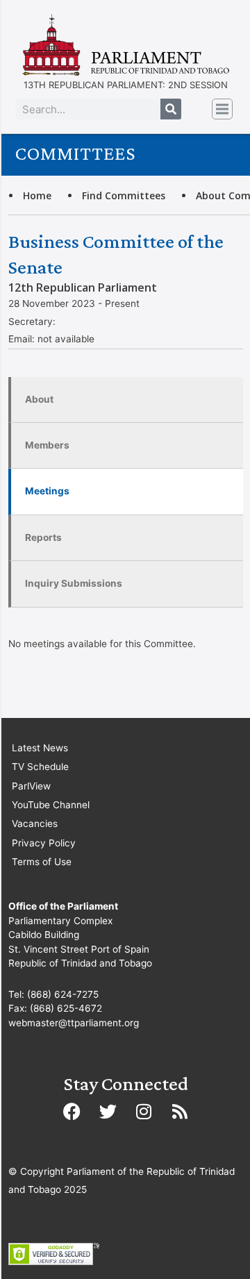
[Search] (170, 109)
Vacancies (35, 823)
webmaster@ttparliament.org (73, 1022)
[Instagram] (143, 1111)
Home (37, 195)
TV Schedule (40, 766)
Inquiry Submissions (73, 583)
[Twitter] (107, 1111)
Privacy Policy (44, 843)
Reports (43, 537)
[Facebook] (71, 1111)
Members (47, 445)
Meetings (47, 490)
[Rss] (179, 1111)
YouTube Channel (51, 804)
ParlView (31, 786)
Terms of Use (42, 861)
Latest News (40, 747)
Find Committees (123, 195)
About (39, 399)
